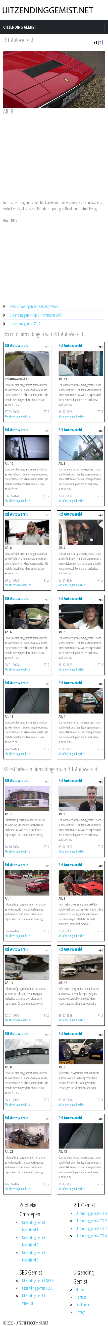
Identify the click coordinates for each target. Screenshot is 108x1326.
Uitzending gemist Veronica (33, 1299)
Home (80, 1289)
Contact (81, 1297)
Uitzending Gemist (19, 27)
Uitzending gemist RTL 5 (91, 1221)
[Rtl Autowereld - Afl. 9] (81, 447)
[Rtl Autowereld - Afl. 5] (81, 616)
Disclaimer (82, 1304)
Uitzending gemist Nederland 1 (33, 1226)
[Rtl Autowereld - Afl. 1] (27, 882)
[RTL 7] (98, 42)
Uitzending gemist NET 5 (37, 1280)
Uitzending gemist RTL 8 (91, 1236)
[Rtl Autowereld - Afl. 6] (27, 616)
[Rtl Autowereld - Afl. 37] (81, 967)
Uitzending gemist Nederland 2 (33, 1241)
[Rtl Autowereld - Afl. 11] (81, 363)
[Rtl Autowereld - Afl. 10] (27, 447)
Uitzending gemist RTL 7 (25, 324)
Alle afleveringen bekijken (18, 416)
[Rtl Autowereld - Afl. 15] (27, 700)
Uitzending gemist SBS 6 (37, 1288)
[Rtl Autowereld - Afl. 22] (27, 1135)
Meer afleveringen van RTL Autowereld (34, 306)
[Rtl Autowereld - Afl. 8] (27, 532)
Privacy (80, 1312)
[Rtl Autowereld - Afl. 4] (81, 700)
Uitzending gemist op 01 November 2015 (36, 315)
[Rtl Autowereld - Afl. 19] (27, 967)
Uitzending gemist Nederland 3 (33, 1256)
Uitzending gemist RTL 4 (91, 1213)
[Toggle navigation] (98, 27)
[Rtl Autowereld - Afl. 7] (81, 532)
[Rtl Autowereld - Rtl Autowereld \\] (27, 363)
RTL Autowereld (18, 39)
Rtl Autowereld (16, 345)
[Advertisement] (54, 152)
